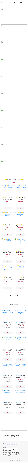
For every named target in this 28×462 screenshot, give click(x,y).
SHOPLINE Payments (16, 460)
